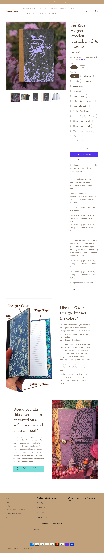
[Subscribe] (69, 529)
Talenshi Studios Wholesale (15, 510)
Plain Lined (87, 76)
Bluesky (40, 503)
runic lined (91, 116)
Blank (75, 76)
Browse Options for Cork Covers (26, 469)
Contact (8, 506)
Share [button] (75, 289)
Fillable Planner (79, 96)
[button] (29, 8)
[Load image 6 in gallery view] (56, 97)
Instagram (41, 508)
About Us (9, 502)
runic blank (77, 116)
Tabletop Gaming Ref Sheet (83, 101)
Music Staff (77, 91)
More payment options (84, 160)
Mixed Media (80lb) (80, 106)
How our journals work (13, 513)
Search (8, 498)
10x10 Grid (89, 81)
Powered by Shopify (26, 548)
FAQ (7, 517)
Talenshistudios (15, 548)
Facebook (41, 512)
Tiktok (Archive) (43, 517)
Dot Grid (76, 81)
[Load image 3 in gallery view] (35, 97)
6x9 (74, 67)
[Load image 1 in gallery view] (15, 97)
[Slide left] (8, 97)
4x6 (82, 67)
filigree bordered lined (81, 126)
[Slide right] (63, 97)
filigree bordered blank (81, 121)
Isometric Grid (78, 86)
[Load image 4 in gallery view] (46, 97)
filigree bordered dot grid (82, 131)
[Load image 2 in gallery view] (25, 97)
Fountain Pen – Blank (81, 111)
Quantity (73, 136)
